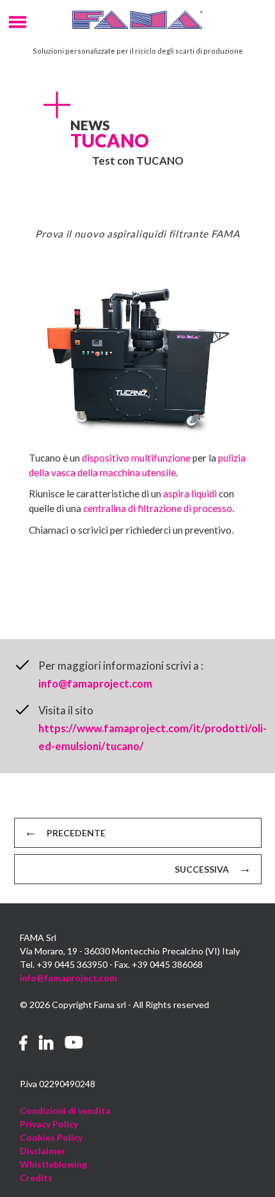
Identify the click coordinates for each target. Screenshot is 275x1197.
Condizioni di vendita (65, 1110)
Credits (36, 1177)
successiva (202, 869)
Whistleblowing (53, 1164)
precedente (76, 832)
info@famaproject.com (95, 683)
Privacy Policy (49, 1123)
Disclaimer (42, 1150)
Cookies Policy (51, 1137)
